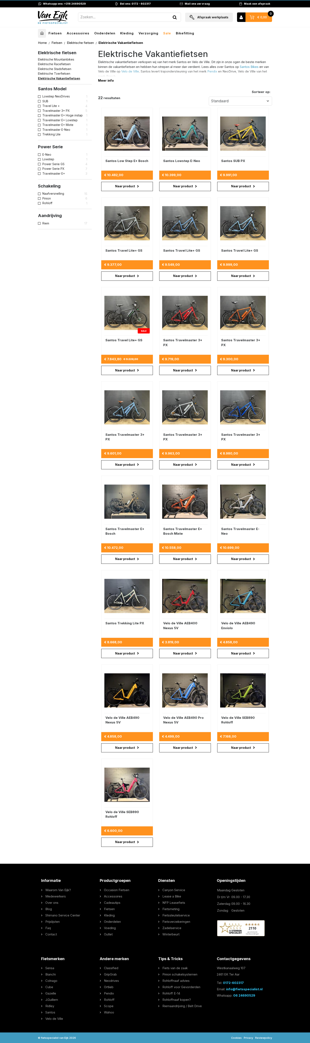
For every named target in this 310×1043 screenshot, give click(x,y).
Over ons (51, 903)
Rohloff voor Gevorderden (181, 987)
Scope (108, 1006)
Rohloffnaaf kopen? (176, 1000)
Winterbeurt (170, 934)
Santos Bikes (249, 67)
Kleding (127, 33)
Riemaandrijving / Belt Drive (182, 1006)
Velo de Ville (130, 71)
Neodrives (111, 981)
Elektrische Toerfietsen (54, 74)
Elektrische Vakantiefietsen (59, 78)
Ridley (49, 1006)
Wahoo (109, 1012)
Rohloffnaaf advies (176, 981)
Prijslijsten (52, 922)
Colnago (51, 981)
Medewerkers (55, 896)
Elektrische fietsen (81, 43)
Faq (48, 928)
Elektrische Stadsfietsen (54, 69)
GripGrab (110, 974)
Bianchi (50, 974)
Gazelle (50, 993)
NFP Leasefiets (173, 903)
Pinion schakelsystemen (179, 974)
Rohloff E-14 (171, 993)
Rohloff (109, 1000)
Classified (111, 968)
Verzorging (148, 33)
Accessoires (78, 33)
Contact (51, 934)
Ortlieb (108, 987)
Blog (48, 909)
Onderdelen (104, 33)
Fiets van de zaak (175, 968)
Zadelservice (171, 928)
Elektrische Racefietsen (54, 64)
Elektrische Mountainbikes (56, 59)
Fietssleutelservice (176, 915)
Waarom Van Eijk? (58, 890)
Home (43, 43)
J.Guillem (51, 1000)
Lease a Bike (171, 896)
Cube (49, 987)
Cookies (236, 1037)
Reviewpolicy (263, 1037)
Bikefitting (185, 33)
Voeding (110, 928)
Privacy (248, 1037)
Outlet (108, 934)
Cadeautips (112, 903)
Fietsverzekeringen (176, 922)
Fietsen (55, 33)
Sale (167, 33)
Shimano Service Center (62, 915)
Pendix (212, 71)
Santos (50, 1012)
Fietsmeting (170, 909)
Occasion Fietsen (116, 890)
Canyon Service (173, 890)
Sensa (49, 968)
